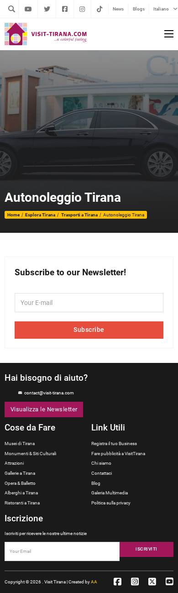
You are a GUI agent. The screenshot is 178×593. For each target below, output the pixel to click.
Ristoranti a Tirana (22, 503)
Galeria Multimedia (109, 493)
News (118, 9)
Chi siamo (101, 463)
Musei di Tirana (20, 443)
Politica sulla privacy (111, 503)
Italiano (161, 9)
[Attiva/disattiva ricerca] (11, 9)
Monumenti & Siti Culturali (30, 454)
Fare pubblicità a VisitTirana (118, 454)
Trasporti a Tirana (79, 215)
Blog (95, 483)
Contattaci (101, 473)
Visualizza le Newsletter (44, 409)
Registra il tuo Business (114, 443)
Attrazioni (14, 463)
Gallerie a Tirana (20, 473)
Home (13, 215)
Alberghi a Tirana (21, 493)
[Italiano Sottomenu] (175, 8)
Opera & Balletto (20, 483)
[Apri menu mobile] (168, 33)
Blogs (139, 9)
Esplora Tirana (40, 215)
